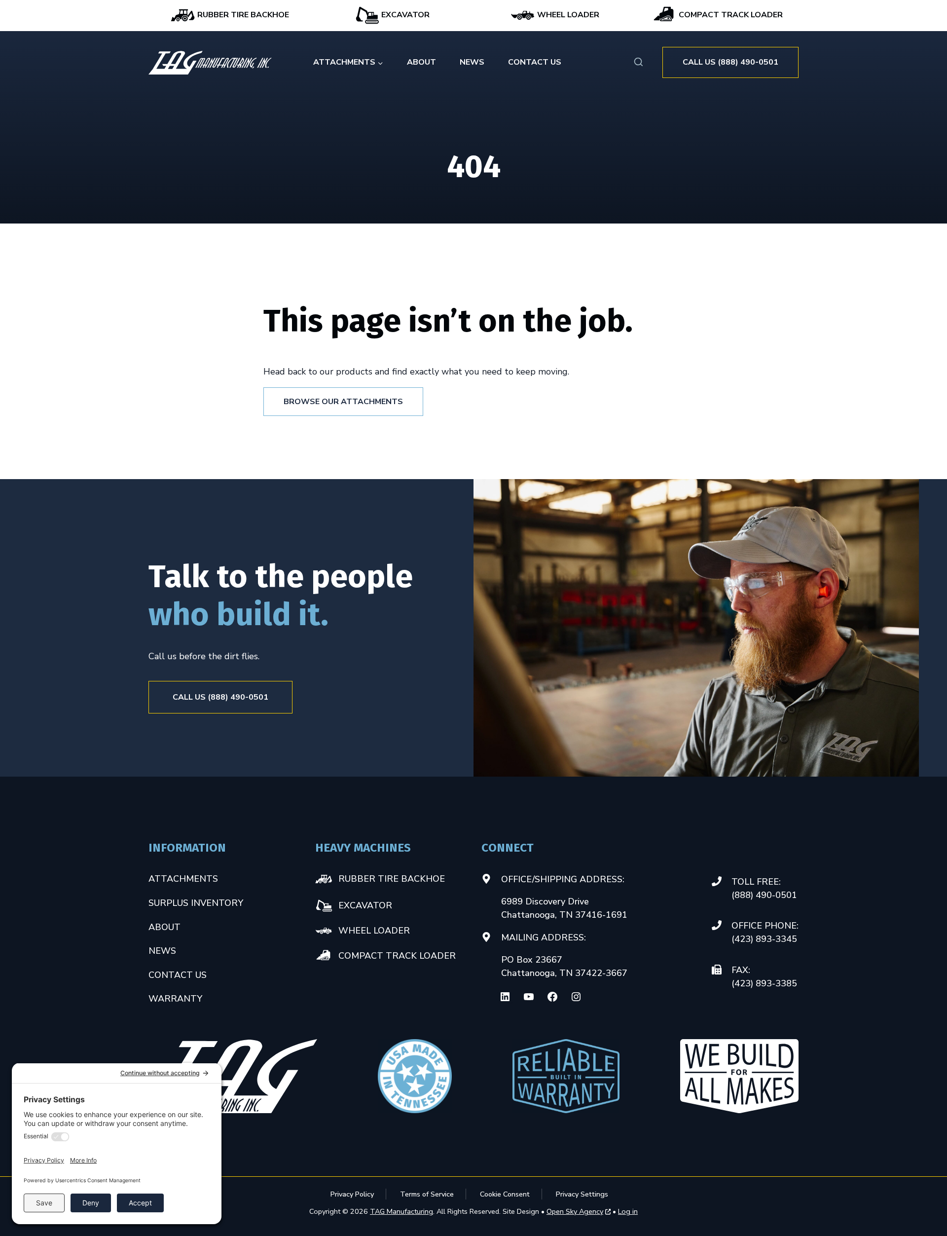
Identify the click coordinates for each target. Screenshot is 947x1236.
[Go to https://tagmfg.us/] (210, 63)
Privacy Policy (352, 1194)
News (472, 62)
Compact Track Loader (730, 14)
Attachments (183, 879)
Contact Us (534, 62)
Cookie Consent (505, 1194)
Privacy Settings (582, 1194)
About (421, 62)
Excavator (404, 14)
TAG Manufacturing (401, 1211)
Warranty (175, 999)
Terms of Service (427, 1194)
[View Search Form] (638, 62)
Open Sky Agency (574, 1211)
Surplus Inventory (195, 903)
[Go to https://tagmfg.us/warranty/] (566, 1076)
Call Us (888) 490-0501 (730, 62)
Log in (628, 1211)
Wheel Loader (567, 14)
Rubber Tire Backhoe (242, 14)
